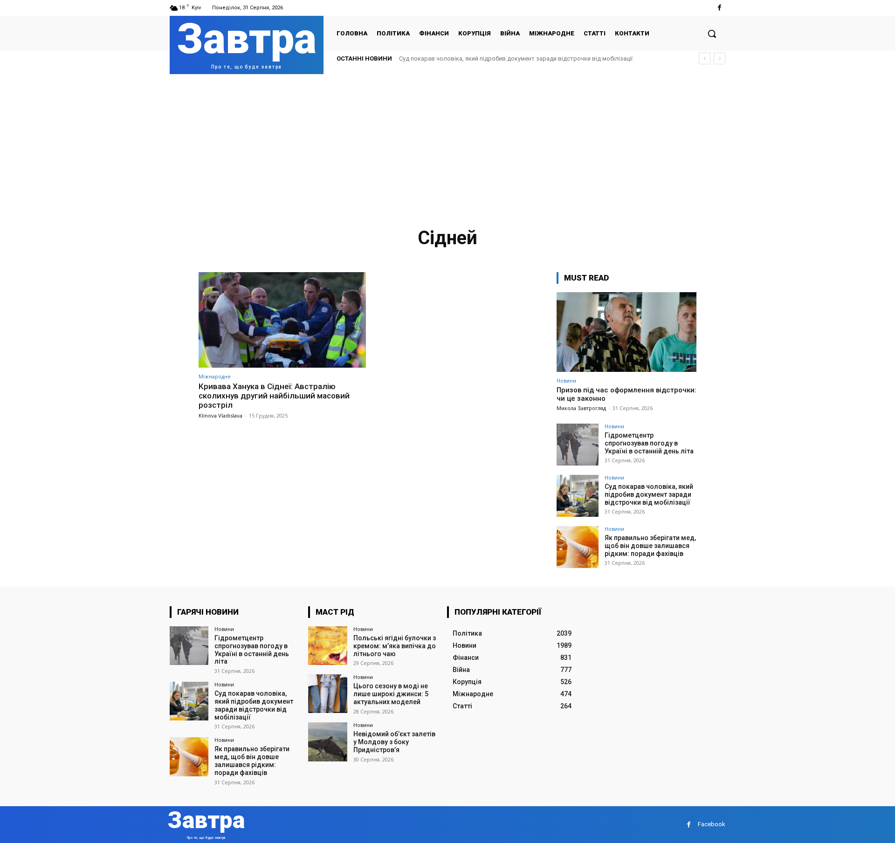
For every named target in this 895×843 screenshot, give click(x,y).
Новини (566, 380)
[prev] (704, 58)
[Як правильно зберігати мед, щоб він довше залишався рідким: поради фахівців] (578, 547)
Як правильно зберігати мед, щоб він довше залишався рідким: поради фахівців (650, 545)
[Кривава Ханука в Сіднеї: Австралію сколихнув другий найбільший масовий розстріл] (282, 320)
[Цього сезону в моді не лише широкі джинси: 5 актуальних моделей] (327, 693)
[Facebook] (719, 8)
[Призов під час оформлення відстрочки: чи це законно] (626, 332)
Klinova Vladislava (220, 415)
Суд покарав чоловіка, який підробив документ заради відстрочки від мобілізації (516, 58)
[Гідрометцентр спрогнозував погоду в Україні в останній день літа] (578, 445)
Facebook (711, 824)
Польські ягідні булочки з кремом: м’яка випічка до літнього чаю (394, 646)
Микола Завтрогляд (581, 407)
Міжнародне (215, 376)
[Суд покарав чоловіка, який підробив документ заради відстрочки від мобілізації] (578, 496)
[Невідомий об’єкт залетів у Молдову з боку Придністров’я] (327, 741)
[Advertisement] (447, 144)
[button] (711, 33)
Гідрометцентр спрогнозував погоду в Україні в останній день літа (649, 443)
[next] (719, 58)
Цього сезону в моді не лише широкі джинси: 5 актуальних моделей (390, 694)
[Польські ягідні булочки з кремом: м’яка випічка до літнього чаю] (327, 645)
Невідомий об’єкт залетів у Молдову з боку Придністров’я (394, 742)
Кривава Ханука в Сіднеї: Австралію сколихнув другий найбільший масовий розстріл (274, 396)
